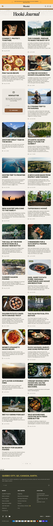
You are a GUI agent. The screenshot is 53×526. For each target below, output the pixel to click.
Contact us (5, 510)
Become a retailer (6, 503)
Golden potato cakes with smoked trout (12, 314)
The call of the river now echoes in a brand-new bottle (12, 244)
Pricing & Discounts (23, 498)
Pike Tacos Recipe (10, 73)
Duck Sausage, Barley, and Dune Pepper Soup (39, 348)
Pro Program (5, 498)
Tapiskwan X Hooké (37, 208)
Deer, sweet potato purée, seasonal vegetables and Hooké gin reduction (39, 280)
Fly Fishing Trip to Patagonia (36, 107)
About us (4, 508)
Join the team (5, 506)
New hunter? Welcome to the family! (13, 209)
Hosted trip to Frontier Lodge (13, 176)
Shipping (20, 493)
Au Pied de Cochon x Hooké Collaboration (39, 74)
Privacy (19, 503)
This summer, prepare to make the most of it (39, 39)
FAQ (19, 508)
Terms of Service (22, 501)
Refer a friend (5, 496)
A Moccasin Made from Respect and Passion (39, 176)
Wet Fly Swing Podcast (13, 414)
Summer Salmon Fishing (10, 278)
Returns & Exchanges (23, 496)
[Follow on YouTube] (9, 516)
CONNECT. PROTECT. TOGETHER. (11, 39)
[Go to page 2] (30, 463)
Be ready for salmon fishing (12, 448)
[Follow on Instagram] (6, 516)
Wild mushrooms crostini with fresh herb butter (37, 416)
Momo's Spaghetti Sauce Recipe (11, 348)
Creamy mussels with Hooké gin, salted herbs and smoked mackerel (38, 384)
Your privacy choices (23, 506)
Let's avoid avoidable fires (12, 382)
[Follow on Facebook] (3, 516)
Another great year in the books (13, 141)
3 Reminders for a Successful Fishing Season (37, 244)
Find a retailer (5, 501)
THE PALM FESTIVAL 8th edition (38, 314)
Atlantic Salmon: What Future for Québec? (36, 142)
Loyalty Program (6, 493)
